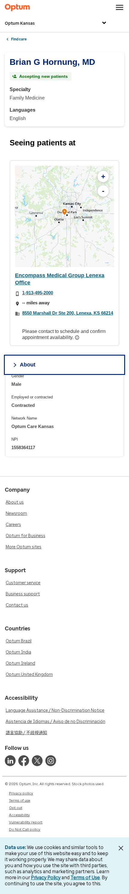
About (27, 365)
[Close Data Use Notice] (121, 848)
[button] (64, 212)
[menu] (119, 8)
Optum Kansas (20, 23)
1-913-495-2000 (37, 292)
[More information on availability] (78, 337)
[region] (64, 216)
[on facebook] (23, 760)
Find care (19, 39)
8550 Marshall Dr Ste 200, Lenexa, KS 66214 (67, 312)
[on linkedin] (10, 760)
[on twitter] (37, 760)
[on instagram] (50, 760)
